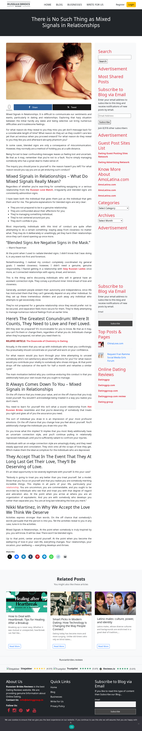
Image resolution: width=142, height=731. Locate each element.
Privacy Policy (57, 706)
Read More (15, 646)
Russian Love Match (41, 189)
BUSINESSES (74, 4)
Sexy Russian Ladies (74, 268)
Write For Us (57, 701)
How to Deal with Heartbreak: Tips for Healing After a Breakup (26, 619)
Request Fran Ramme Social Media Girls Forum (118, 357)
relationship (12, 487)
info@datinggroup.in (31, 699)
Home (53, 687)
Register (120, 4)
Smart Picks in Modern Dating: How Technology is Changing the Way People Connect (70, 624)
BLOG (59, 4)
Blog (52, 692)
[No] (138, 723)
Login (131, 4)
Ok (71, 727)
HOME (47, 4)
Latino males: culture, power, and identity (115, 620)
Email (100, 311)
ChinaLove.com (115, 343)
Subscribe (104, 122)
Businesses (56, 696)
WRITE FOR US (95, 4)
